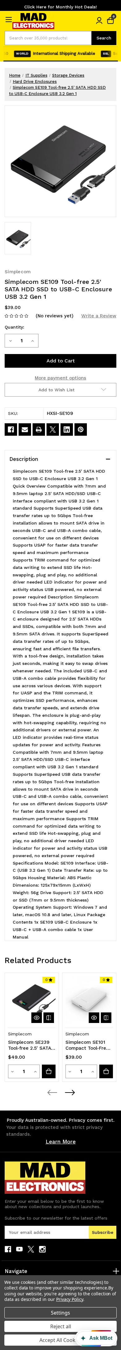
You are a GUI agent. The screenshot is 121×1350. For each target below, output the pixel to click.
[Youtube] (19, 1249)
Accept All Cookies (60, 1340)
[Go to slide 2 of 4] (69, 1092)
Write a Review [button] (98, 316)
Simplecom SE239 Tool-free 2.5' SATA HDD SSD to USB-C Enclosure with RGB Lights (30, 1045)
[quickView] (36, 1017)
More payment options (60, 378)
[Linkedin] (66, 429)
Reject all (60, 1326)
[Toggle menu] (8, 19)
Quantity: (14, 327)
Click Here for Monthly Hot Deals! (60, 6)
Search (103, 37)
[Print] (39, 429)
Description (23, 459)
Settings (60, 1312)
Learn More (61, 1142)
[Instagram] (42, 1249)
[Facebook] (11, 429)
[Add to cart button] (49, 1071)
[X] (53, 429)
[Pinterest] (80, 429)
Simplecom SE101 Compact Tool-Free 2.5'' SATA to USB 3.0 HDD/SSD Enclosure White (87, 1045)
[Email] (25, 429)
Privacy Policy (69, 1299)
